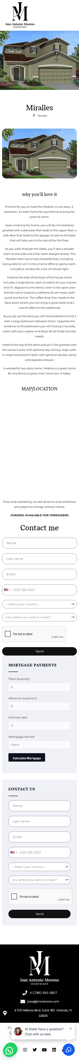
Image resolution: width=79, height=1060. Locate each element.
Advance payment (22, 698)
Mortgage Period (21, 737)
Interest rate (17, 717)
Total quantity (19, 679)
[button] (9, 1050)
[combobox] (7, 590)
